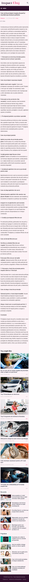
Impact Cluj (9, 577)
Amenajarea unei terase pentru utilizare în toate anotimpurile (18, 504)
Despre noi (5, 579)
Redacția (3, 18)
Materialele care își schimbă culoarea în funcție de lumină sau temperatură (20, 519)
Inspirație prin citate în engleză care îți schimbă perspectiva (19, 538)
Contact (24, 579)
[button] (3, 8)
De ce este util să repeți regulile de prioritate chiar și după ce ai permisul (14, 371)
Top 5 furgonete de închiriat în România (13, 416)
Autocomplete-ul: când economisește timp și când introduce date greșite (19, 497)
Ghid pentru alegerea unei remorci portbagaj (14, 438)
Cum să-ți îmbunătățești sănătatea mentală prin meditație (18, 568)
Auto (17, 18)
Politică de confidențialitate (15, 579)
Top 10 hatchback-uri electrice (10, 394)
